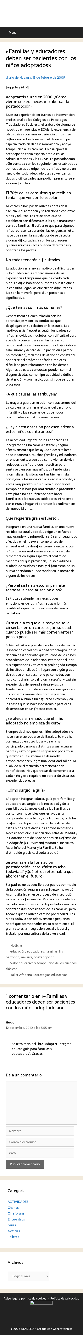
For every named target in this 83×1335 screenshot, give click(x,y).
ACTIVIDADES (18, 1201)
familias (52, 951)
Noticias (16, 945)
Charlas (13, 1207)
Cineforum (16, 1213)
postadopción (44, 957)
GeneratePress (62, 1328)
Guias (12, 1225)
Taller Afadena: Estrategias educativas (38, 974)
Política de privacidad (64, 1298)
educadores (35, 951)
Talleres (13, 1236)
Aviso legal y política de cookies (25, 1298)
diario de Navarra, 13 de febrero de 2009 (35, 77)
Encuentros (16, 1219)
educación (17, 951)
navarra (26, 957)
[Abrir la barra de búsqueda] (77, 32)
